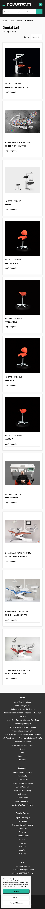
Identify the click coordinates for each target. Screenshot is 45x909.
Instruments (22, 794)
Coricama (22, 832)
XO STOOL (9, 380)
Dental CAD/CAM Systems (22, 805)
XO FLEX (9, 204)
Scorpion (22, 846)
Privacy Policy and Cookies (22, 745)
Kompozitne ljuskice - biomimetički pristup (22, 720)
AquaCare (23, 850)
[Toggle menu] (3, 4)
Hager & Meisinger (22, 818)
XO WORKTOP (11, 498)
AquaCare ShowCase (22, 702)
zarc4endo (22, 821)
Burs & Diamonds (22, 787)
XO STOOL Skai (11, 263)
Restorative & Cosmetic (22, 772)
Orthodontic (22, 779)
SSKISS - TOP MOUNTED (15, 146)
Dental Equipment (22, 801)
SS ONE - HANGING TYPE (16, 615)
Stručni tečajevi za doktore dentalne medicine (22, 734)
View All (22, 854)
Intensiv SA (22, 828)
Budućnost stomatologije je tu (23, 709)
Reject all (16, 898)
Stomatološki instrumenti (22, 731)
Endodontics (22, 776)
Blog (22, 752)
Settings (16, 891)
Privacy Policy (24, 886)
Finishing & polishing (22, 790)
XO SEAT (9, 439)
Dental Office (22, 798)
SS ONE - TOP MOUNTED (16, 556)
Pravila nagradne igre (22, 723)
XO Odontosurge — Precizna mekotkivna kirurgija (22, 738)
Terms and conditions (22, 742)
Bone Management (22, 705)
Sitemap (22, 760)
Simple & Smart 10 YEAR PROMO (22, 727)
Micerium (22, 843)
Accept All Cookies (16, 903)
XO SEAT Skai (11, 322)
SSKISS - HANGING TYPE (15, 674)
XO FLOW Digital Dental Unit (17, 87)
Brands (22, 749)
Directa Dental (23, 836)
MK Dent (22, 839)
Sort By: (27, 37)
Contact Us (22, 756)
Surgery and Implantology (22, 783)
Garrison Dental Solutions (22, 825)
